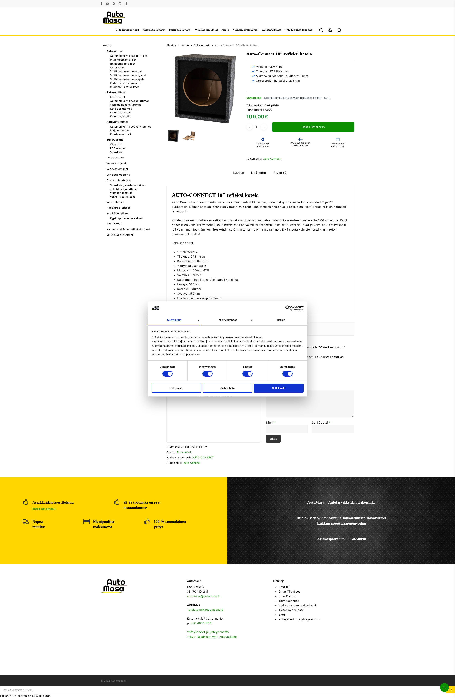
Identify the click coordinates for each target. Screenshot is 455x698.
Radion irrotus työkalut (125, 83)
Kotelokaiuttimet (121, 108)
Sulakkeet (116, 152)
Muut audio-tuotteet (119, 234)
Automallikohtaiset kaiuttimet (129, 100)
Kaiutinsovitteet (120, 112)
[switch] (207, 374)
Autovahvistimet (117, 121)
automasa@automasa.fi (203, 596)
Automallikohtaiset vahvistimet (130, 126)
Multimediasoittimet (123, 59)
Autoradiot (117, 67)
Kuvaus (238, 172)
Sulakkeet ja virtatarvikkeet (128, 185)
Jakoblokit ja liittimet (124, 189)
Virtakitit (115, 144)
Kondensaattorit (120, 134)
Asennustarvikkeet (118, 180)
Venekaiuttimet (116, 163)
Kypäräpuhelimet (117, 213)
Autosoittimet (115, 50)
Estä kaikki (176, 388)
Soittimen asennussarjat (126, 71)
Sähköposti (321, 422)
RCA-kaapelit (118, 148)
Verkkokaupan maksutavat (297, 605)
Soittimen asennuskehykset (128, 75)
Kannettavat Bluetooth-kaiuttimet (128, 229)
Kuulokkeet (113, 223)
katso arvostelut (44, 509)
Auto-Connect (271, 158)
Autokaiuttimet (116, 92)
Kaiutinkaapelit (120, 116)
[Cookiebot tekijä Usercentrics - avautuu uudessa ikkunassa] (288, 308)
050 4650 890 (201, 623)
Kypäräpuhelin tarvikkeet (126, 218)
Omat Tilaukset (289, 591)
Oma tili (284, 587)
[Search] (450, 689)
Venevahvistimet (117, 168)
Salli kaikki (278, 388)
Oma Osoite (287, 596)
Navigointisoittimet (122, 63)
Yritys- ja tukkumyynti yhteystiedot (212, 636)
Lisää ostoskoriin (313, 127)
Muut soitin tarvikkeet (124, 87)
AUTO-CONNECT (203, 457)
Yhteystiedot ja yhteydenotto (208, 632)
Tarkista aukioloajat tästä (205, 609)
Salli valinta (227, 388)
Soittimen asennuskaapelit (127, 79)
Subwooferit (114, 139)
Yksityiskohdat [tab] (227, 319)
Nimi (270, 422)
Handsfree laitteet (118, 207)
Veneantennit (115, 201)
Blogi (282, 614)
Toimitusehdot (289, 600)
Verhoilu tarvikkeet (122, 196)
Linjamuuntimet (120, 130)
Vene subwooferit (118, 174)
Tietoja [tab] (281, 319)
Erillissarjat (117, 97)
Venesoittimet (115, 157)
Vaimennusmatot (121, 192)
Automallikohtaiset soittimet (128, 55)
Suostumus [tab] (174, 319)
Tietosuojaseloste (291, 610)
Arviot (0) (280, 172)
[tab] (239, 173)
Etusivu (171, 45)
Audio (107, 45)
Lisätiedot (258, 172)
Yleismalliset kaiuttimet (125, 104)
